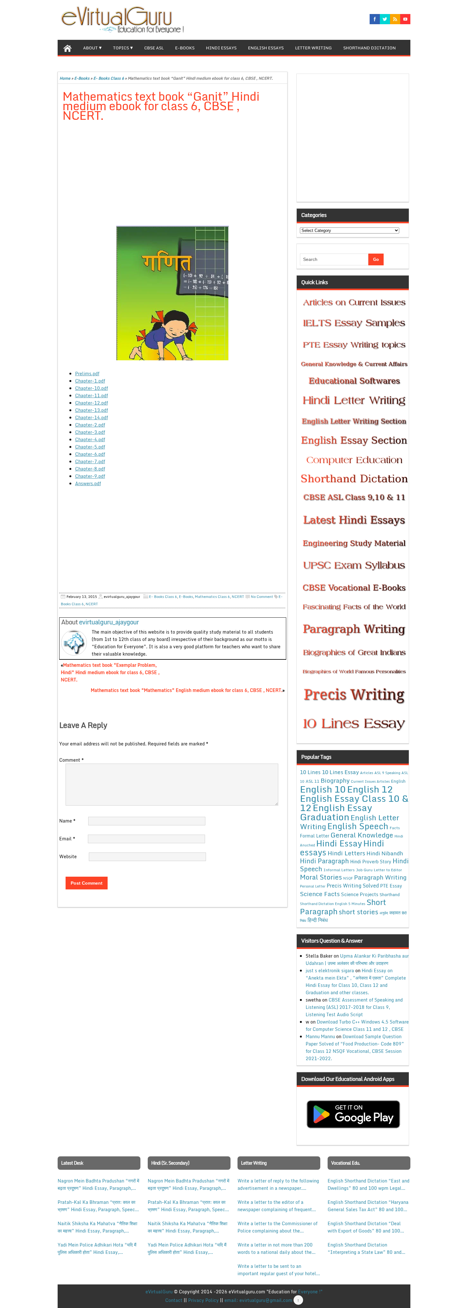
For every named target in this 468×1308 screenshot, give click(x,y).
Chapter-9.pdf (90, 476)
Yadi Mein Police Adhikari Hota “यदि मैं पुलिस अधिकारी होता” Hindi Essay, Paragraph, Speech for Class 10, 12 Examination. (97, 1248)
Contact (173, 1300)
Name (67, 820)
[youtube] (405, 19)
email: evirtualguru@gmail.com (258, 1300)
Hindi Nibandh (384, 853)
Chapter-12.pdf (91, 402)
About (90, 47)
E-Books (185, 47)
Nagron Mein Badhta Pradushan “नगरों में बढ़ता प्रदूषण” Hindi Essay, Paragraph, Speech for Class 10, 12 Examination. (98, 1184)
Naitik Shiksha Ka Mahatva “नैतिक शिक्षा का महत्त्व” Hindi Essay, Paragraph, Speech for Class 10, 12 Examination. (98, 1227)
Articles (366, 773)
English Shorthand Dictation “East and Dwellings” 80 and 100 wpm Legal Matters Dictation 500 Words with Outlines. (368, 1184)
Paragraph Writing (380, 877)
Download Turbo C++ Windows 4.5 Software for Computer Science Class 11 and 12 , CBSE (357, 1025)
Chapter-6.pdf (90, 454)
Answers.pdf (88, 483)
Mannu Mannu (320, 1036)
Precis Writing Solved (353, 885)
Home (65, 78)
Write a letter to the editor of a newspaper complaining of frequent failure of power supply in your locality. (275, 1205)
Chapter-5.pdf (90, 446)
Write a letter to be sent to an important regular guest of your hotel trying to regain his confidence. (277, 1269)
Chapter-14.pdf (91, 417)
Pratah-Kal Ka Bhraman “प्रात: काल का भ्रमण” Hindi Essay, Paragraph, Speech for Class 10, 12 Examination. (98, 1205)
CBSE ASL (154, 47)
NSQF (348, 878)
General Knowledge (361, 835)
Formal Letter (314, 835)
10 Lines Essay (340, 771)
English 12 (370, 789)
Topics (121, 47)
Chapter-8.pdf (90, 468)
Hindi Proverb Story (370, 861)
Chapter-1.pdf (90, 380)
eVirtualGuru (159, 1291)
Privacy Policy (203, 1300)
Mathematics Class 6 (212, 597)
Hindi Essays (221, 47)
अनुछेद (383, 913)
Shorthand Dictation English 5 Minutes (332, 904)
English (398, 781)
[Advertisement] (172, 174)
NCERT (238, 597)
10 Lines (310, 772)
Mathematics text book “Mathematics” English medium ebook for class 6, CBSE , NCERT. (186, 690)
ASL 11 (312, 781)
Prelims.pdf (87, 373)
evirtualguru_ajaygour (109, 622)
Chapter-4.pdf (90, 439)
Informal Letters (339, 869)
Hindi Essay (339, 843)
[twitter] (385, 19)
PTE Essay (391, 885)
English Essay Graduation (336, 812)
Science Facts (320, 894)
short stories (358, 911)
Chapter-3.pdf (90, 432)
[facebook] (375, 19)
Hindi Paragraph (324, 861)
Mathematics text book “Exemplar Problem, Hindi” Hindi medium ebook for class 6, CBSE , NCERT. (110, 672)
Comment (71, 760)
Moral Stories (321, 877)
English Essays (266, 47)
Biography (335, 780)
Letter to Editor (388, 870)
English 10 (323, 788)
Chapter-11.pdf (91, 395)
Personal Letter (312, 886)
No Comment (262, 597)
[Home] (67, 47)
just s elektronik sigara (330, 970)
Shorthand (389, 894)
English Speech (357, 826)
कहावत (395, 912)
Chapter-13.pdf (91, 410)
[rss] (395, 19)
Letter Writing (313, 47)
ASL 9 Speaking (387, 773)
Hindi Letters (346, 853)
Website (68, 856)
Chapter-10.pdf (91, 388)
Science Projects (359, 894)
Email (67, 838)
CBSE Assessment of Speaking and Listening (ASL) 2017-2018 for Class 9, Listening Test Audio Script (354, 1007)
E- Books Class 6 (108, 78)
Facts (395, 827)
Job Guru (364, 870)
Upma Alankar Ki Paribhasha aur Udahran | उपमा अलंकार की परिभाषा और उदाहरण (357, 959)
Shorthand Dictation (369, 47)
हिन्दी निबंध (318, 920)
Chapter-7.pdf (90, 461)
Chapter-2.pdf (90, 424)
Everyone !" (310, 1291)
